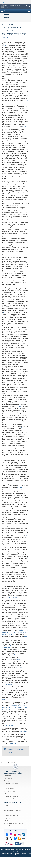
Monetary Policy (8, 781)
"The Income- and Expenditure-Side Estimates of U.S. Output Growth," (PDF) (15, 632)
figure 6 (19, 487)
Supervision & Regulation (11, 783)
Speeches (6, 14)
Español (6, 820)
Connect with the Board (10, 799)
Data (5, 793)
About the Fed (8, 775)
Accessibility (7, 826)
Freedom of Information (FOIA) (12, 810)
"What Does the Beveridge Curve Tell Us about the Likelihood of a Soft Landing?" (14, 707)
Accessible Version (10, 753)
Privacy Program (18, 823)
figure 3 (24, 126)
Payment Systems (9, 788)
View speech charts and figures (15, 749)
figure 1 (5, 45)
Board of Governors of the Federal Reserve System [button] (16, 6)
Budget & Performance (10, 815)
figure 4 (5, 312)
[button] (2, 6)
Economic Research (9, 791)
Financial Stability (9, 786)
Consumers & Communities (11, 796)
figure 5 (18, 406)
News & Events (8, 778)
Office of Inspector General (11, 813)
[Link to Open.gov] (20, 843)
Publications (7, 807)
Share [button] (4, 37)
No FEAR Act (7, 818)
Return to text (13, 597)
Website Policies (8, 823)
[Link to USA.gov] (9, 843)
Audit (18, 815)
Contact (6, 805)
